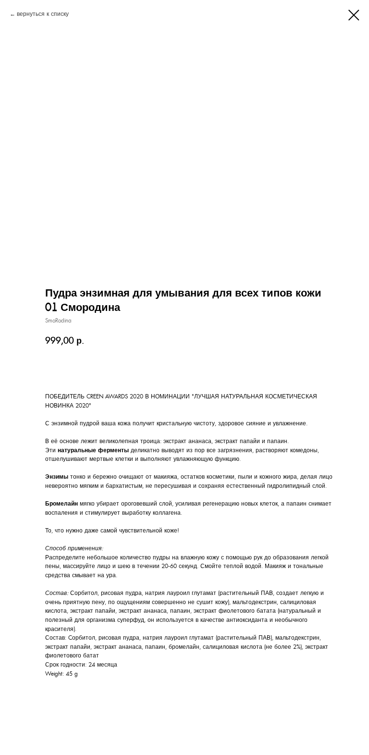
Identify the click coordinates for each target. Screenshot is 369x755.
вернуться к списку (43, 14)
